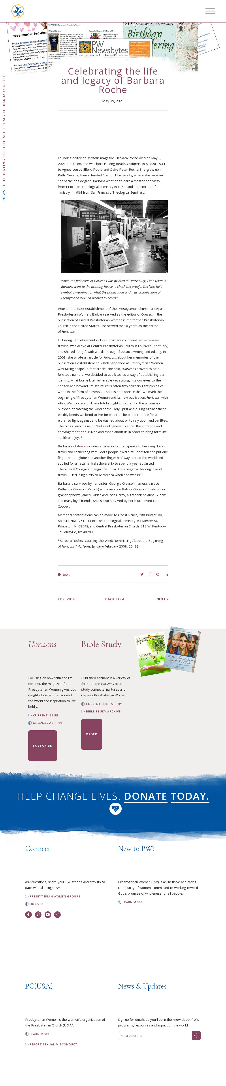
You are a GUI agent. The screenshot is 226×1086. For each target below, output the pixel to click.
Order (91, 734)
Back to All (116, 599)
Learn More (132, 902)
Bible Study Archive (103, 711)
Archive (48, 723)
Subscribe (42, 746)
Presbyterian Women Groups (55, 896)
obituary (79, 446)
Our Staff (38, 904)
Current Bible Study (104, 704)
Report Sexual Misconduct (53, 1044)
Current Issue (45, 715)
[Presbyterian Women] (17, 11)
